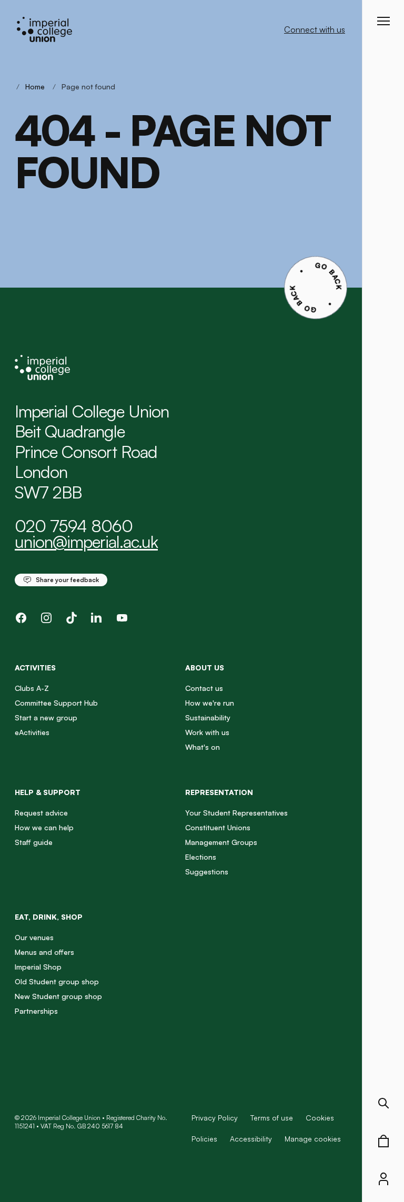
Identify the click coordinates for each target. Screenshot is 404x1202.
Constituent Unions (217, 827)
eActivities (32, 732)
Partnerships (36, 1010)
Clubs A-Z (32, 688)
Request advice (41, 812)
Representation (219, 792)
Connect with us (314, 29)
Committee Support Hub (56, 702)
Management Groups (221, 842)
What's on (202, 746)
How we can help (44, 827)
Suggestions (206, 871)
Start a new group (46, 717)
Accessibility (251, 1138)
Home (35, 86)
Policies (204, 1138)
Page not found (88, 86)
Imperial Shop (38, 966)
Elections (200, 856)
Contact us (204, 688)
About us (204, 667)
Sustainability (207, 717)
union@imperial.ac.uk (86, 541)
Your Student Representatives (236, 812)
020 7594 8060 (74, 525)
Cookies (320, 1117)
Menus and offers (44, 952)
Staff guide (34, 842)
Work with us (207, 732)
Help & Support (47, 792)
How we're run (209, 702)
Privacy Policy (214, 1117)
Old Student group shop (57, 981)
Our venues (34, 937)
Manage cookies (313, 1139)
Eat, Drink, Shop (49, 916)
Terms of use (271, 1117)
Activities (35, 667)
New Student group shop (58, 996)
